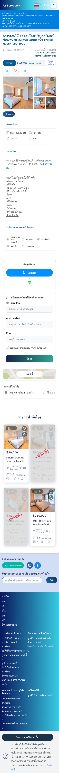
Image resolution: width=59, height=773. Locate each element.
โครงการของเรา (9, 624)
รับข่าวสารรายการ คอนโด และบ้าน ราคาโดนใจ (26, 573)
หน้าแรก (5, 13)
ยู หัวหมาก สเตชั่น (10, 663)
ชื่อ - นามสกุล (13, 302)
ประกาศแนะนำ (19, 13)
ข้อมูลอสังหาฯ (12, 124)
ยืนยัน (29, 358)
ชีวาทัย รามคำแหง (10, 675)
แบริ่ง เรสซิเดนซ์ (8, 20)
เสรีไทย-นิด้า (34, 690)
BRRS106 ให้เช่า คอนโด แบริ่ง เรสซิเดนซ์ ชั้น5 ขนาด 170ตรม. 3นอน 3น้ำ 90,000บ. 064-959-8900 (15, 459)
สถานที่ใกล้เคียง (12, 386)
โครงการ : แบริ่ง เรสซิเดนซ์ (45, 55)
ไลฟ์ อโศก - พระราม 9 (12, 710)
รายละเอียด (11, 151)
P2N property (11, 5)
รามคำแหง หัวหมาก (12, 633)
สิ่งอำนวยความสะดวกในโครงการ (20, 227)
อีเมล (8, 333)
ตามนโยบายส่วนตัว (39, 348)
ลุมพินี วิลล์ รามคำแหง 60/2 (40, 695)
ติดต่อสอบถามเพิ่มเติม (13, 558)
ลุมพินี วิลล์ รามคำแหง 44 (13, 650)
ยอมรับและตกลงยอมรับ (20, 348)
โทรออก (32, 272)
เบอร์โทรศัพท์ (13, 317)
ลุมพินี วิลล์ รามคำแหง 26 (13, 638)
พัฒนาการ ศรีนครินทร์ (39, 633)
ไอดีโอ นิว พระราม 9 (11, 706)
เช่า (3, 605)
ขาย (4, 601)
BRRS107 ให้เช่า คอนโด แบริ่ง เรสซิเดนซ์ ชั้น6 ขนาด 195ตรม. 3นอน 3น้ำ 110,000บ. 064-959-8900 (42, 523)
